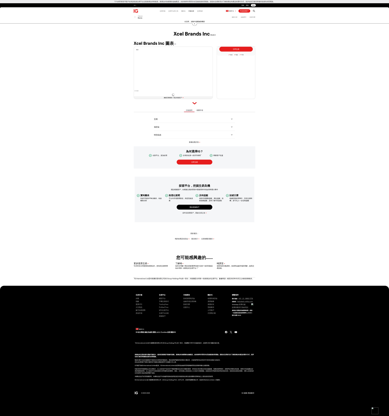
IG (136, 332)
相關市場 (200, 110)
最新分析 (234, 17)
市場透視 (186, 295)
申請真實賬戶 (244, 11)
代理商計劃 (212, 313)
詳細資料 (189, 110)
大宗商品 (139, 307)
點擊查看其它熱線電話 (240, 307)
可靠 (242, 54)
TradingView (163, 304)
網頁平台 (162, 298)
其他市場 (139, 313)
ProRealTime (163, 307)
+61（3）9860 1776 (246, 298)
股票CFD (139, 304)
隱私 (154, 332)
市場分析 (191, 11)
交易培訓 (200, 11)
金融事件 (243, 17)
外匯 (137, 298)
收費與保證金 (212, 298)
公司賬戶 (211, 310)
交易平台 (162, 295)
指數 (137, 301)
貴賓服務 (211, 301)
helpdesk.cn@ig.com (245, 301)
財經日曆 (252, 17)
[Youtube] (236, 332)
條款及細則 (148, 332)
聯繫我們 (235, 295)
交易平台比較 (164, 313)
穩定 (237, 54)
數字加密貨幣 (140, 310)
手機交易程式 (164, 301)
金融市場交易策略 (189, 301)
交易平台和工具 (173, 11)
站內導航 (141, 332)
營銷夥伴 (211, 307)
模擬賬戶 (162, 316)
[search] (254, 11)
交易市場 (162, 11)
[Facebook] (226, 332)
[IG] (136, 11)
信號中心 (186, 307)
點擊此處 (242, 304)
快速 (231, 54)
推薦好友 (211, 304)
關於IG (183, 11)
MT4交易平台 (164, 310)
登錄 (253, 5)
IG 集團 (244, 393)
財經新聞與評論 (189, 298)
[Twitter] (231, 332)
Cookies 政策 (166, 332)
